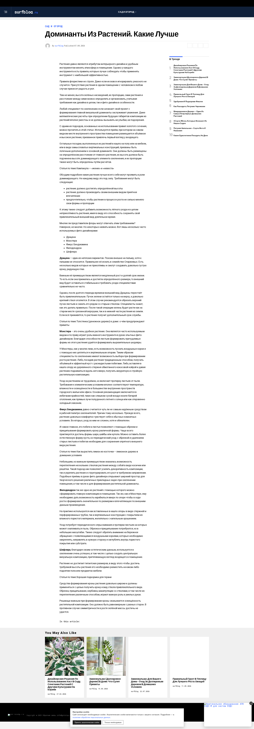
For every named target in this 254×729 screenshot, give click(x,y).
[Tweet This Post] (195, 45)
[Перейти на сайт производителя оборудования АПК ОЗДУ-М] (227, 714)
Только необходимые (113, 722)
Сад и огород (126, 12)
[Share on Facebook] (189, 45)
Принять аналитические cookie (87, 722)
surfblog (59, 45)
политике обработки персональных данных (91, 717)
